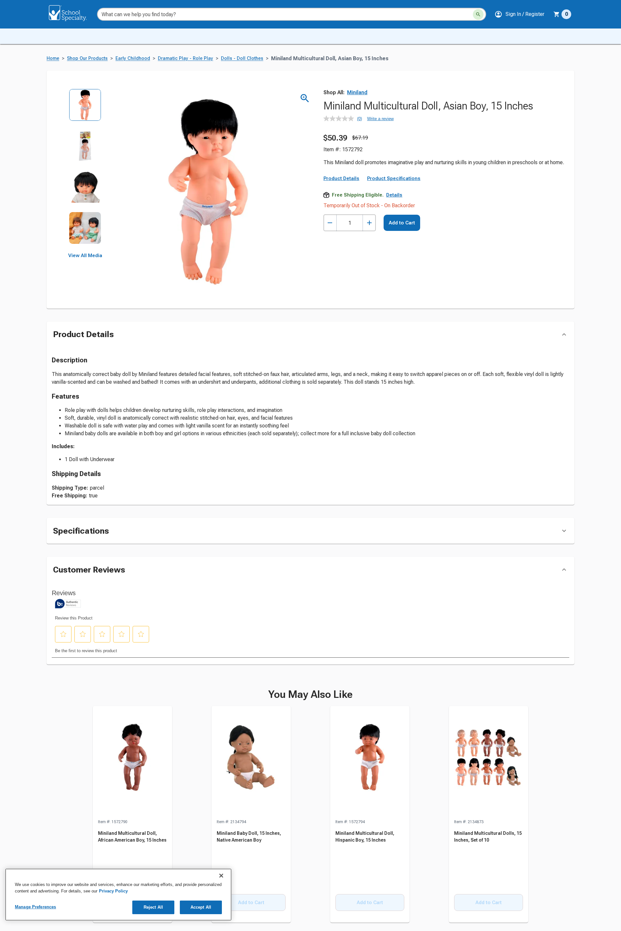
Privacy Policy (113, 891)
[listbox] (85, 171)
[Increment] (369, 223)
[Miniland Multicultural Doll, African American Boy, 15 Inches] (132, 762)
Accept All (201, 907)
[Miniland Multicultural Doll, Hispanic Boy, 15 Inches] (369, 762)
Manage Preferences (35, 906)
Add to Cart (402, 223)
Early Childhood (132, 58)
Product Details (341, 178)
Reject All (153, 907)
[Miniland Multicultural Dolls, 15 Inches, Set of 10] (488, 762)
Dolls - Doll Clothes (242, 58)
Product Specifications (393, 178)
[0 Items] (556, 14)
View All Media (85, 255)
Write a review (380, 118)
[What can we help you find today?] (478, 14)
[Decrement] (330, 223)
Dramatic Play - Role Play (185, 58)
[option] (85, 109)
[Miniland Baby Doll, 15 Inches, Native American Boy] (251, 762)
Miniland (357, 92)
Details (394, 195)
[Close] (221, 876)
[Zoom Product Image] (305, 98)
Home (53, 58)
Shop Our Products (87, 58)
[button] (519, 14)
